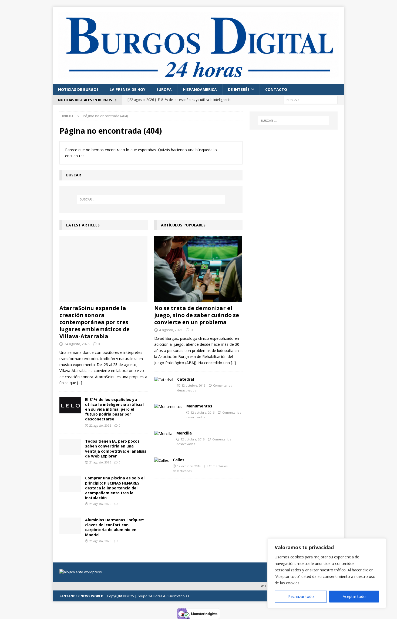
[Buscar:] (311, 99)
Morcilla (184, 433)
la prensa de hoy (127, 89)
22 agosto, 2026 (100, 425)
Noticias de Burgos (78, 89)
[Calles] (161, 460)
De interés (239, 89)
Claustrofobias (177, 596)
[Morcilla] (163, 434)
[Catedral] (163, 380)
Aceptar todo (354, 596)
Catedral (185, 379)
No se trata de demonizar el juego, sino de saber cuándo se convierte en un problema (196, 315)
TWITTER (265, 586)
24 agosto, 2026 (76, 343)
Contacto (276, 89)
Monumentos (199, 406)
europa (164, 89)
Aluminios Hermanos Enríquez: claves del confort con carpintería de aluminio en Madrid (114, 527)
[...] (79, 382)
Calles (178, 459)
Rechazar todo (301, 596)
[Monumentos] (168, 407)
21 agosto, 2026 (100, 462)
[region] (326, 573)
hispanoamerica (200, 89)
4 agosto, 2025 (170, 329)
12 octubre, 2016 (193, 385)
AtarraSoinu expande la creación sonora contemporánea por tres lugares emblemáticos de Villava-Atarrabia (94, 322)
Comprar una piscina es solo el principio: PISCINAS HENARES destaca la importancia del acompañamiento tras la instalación (114, 487)
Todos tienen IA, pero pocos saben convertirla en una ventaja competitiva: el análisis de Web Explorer (115, 449)
